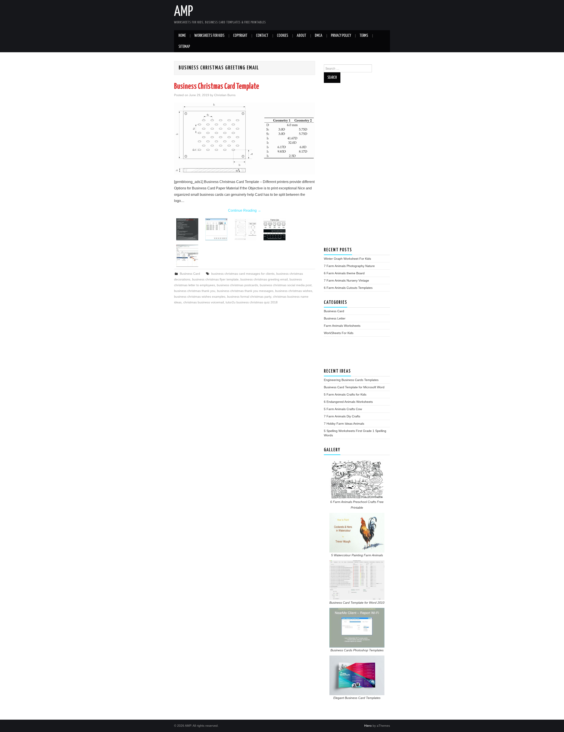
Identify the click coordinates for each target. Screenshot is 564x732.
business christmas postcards (237, 285)
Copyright (240, 36)
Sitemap (184, 47)
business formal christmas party (249, 296)
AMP (183, 12)
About (301, 36)
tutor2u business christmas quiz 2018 (252, 302)
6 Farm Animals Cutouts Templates (348, 287)
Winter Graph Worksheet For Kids (347, 258)
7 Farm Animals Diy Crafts (342, 416)
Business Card (190, 273)
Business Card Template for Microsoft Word (354, 387)
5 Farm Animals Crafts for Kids (345, 394)
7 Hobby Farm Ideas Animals (344, 423)
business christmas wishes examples (199, 296)
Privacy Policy (341, 36)
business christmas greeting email (264, 279)
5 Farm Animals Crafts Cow (343, 409)
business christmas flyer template (215, 279)
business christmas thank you (194, 291)
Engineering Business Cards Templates (351, 380)
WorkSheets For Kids (209, 36)
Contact (262, 36)
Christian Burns (225, 95)
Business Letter (334, 318)
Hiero (368, 725)
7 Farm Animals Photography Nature (349, 266)
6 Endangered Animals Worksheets (348, 401)
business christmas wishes (293, 291)
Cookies (282, 36)
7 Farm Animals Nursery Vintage (346, 280)
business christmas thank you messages (245, 291)
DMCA (318, 36)
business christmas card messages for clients (243, 273)
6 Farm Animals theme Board (344, 273)
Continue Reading (244, 210)
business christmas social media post (286, 285)
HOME (182, 36)
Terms (364, 36)
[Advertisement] (357, 167)
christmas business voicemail (203, 302)
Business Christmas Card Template (216, 87)
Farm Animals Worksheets (342, 325)
